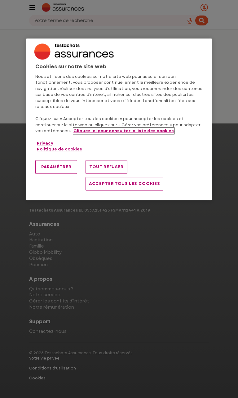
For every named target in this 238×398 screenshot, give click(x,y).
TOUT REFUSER (106, 167)
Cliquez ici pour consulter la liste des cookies (123, 131)
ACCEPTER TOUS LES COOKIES (124, 183)
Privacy (45, 143)
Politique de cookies (59, 149)
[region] (119, 119)
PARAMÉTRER (56, 167)
